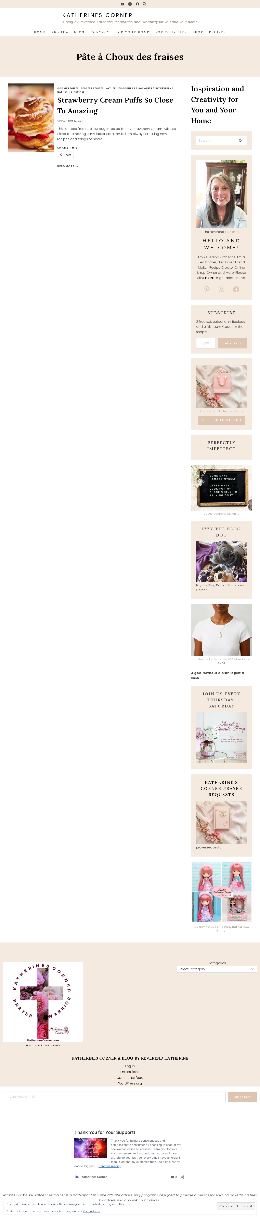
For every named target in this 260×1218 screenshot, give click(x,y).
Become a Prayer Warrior (43, 1045)
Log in (130, 1066)
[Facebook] (137, 4)
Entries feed (130, 1071)
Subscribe (232, 343)
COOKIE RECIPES (68, 88)
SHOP (198, 32)
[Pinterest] (122, 4)
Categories (217, 963)
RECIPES (217, 32)
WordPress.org (130, 1083)
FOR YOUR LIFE (171, 32)
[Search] (240, 140)
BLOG (79, 32)
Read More (67, 166)
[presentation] (35, 117)
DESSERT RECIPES (92, 88)
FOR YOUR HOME (133, 32)
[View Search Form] (144, 4)
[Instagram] (130, 4)
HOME (40, 32)
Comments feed (130, 1077)
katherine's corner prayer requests (221, 788)
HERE (209, 278)
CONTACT (100, 32)
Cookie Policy (91, 1211)
